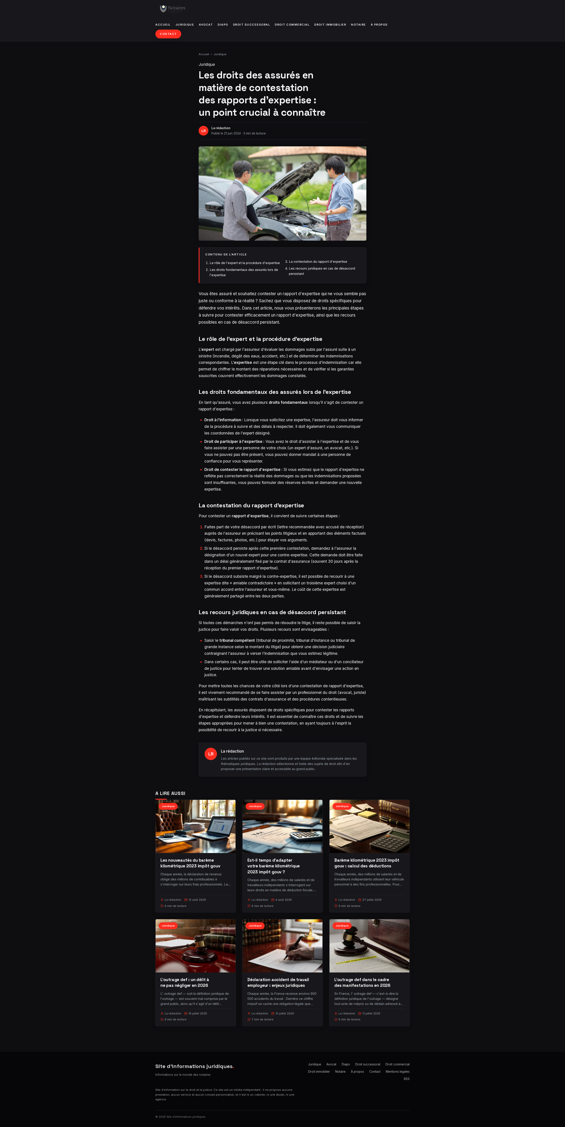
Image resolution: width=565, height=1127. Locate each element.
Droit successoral (251, 24)
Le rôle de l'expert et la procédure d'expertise (245, 263)
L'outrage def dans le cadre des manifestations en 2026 (362, 982)
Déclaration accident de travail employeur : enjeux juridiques (278, 982)
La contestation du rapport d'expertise (318, 261)
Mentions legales (398, 1071)
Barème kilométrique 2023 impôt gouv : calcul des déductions (366, 863)
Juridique (184, 24)
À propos (379, 24)
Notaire (358, 24)
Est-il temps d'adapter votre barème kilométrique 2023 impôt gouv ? (273, 865)
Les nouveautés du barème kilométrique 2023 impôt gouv (190, 863)
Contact (168, 34)
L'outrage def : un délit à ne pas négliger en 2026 (184, 982)
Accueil (163, 24)
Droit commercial (292, 24)
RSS (407, 1079)
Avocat (206, 24)
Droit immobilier (330, 24)
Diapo (223, 24)
